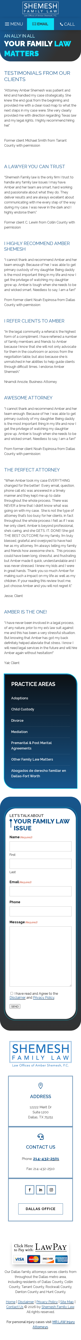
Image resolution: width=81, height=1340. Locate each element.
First (12, 855)
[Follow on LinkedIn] (40, 1189)
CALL (67, 24)
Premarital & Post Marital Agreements (31, 745)
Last (13, 872)
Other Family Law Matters (32, 759)
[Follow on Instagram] (51, 1189)
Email (42, 24)
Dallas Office (40, 1209)
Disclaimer (18, 998)
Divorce (17, 721)
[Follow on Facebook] (29, 1189)
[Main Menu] (13, 23)
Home (10, 1302)
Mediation (19, 732)
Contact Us (14, 1307)
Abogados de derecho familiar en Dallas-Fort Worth (38, 773)
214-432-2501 (46, 1158)
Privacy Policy (43, 998)
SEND (15, 1006)
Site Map (67, 1302)
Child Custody (22, 709)
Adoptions (19, 698)
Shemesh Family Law (58, 1307)
